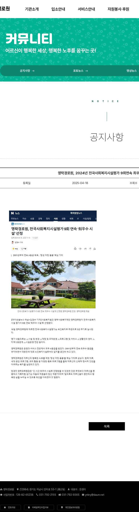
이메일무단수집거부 (39, 507)
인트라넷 (10, 507)
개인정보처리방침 (71, 507)
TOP (127, 463)
